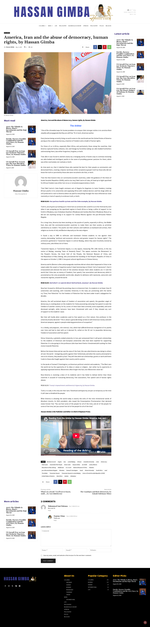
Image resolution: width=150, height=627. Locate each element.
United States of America (48, 476)
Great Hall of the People (56, 464)
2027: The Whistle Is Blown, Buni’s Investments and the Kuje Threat (16, 129)
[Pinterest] (105, 47)
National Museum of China (80, 467)
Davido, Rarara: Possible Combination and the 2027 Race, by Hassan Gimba (16, 141)
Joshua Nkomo (93, 464)
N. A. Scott (68, 467)
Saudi (81, 470)
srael (105, 470)
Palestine (91, 467)
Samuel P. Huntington (72, 470)
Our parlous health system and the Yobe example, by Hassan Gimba (76, 201)
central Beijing (71, 462)
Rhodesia (61, 470)
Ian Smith (84, 464)
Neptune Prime (59, 516)
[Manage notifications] (145, 622)
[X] (100, 47)
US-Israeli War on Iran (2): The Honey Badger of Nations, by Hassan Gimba (125, 91)
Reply (49, 510)
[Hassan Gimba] (21, 182)
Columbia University (88, 462)
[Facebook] (95, 47)
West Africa (59, 476)
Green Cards (67, 464)
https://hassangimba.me (21, 194)
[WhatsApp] (109, 47)
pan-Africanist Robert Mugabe (49, 470)
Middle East (61, 467)
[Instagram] (9, 586)
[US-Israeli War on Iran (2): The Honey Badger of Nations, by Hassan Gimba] (140, 91)
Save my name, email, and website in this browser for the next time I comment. (67, 555)
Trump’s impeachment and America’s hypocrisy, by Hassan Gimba (72, 385)
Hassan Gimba (10, 47)
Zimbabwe (73, 476)
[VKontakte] (16, 586)
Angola (59, 462)
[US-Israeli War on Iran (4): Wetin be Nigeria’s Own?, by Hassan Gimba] (32, 154)
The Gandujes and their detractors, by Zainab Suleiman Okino (95, 493)
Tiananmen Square (54, 473)
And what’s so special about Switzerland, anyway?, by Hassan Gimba (76, 283)
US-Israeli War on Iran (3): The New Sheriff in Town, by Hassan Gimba (16, 163)
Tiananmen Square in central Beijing (71, 473)
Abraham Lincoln (51, 462)
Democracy (104, 462)
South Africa (99, 470)
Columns (6, 33)
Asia (64, 462)
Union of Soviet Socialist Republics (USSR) (93, 473)
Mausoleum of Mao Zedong (49, 467)
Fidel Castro (45, 464)
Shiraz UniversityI (89, 470)
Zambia (66, 476)
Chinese (79, 462)
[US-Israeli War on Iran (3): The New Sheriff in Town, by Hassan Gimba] (32, 164)
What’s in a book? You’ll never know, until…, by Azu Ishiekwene (56, 493)
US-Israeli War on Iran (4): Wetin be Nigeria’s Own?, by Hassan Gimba (16, 152)
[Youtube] (19, 586)
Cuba (97, 462)
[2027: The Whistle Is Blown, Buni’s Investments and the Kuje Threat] (32, 129)
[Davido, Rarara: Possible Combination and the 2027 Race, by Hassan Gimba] (32, 142)
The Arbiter (44, 473)
